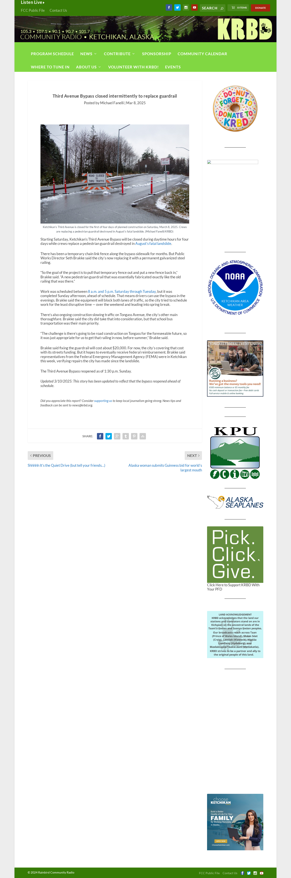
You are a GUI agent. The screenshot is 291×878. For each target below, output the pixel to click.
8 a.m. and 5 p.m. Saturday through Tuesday (122, 291)
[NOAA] (235, 287)
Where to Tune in (50, 67)
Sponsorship (156, 53)
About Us (86, 67)
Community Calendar (202, 53)
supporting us (103, 401)
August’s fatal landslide (153, 243)
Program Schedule (52, 53)
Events (173, 67)
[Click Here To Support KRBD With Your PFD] (235, 554)
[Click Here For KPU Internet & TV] (235, 452)
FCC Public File (33, 10)
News (86, 53)
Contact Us (58, 10)
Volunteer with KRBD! (133, 67)
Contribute (117, 53)
